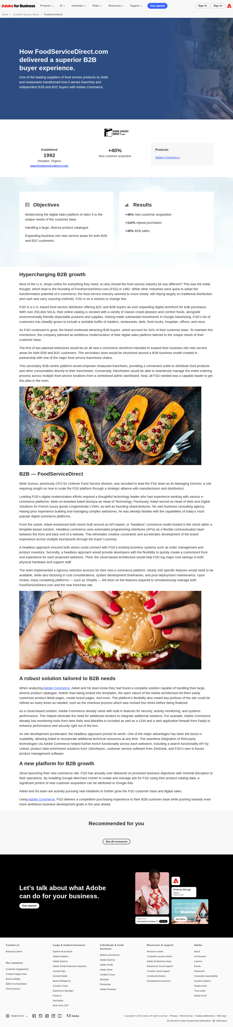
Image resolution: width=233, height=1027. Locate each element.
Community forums (156, 976)
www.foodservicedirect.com (49, 165)
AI (61, 5)
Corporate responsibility (206, 976)
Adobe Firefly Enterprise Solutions (69, 966)
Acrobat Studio (60, 976)
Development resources (159, 981)
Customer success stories (159, 956)
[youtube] (60, 1016)
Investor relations (202, 981)
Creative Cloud (60, 986)
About (197, 951)
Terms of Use (186, 1016)
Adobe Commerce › (167, 157)
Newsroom (199, 971)
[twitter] (47, 1016)
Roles (95, 5)
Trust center (200, 991)
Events (197, 966)
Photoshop (105, 984)
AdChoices (221, 1021)
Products (45, 5)
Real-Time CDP (60, 1005)
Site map (221, 1016)
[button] (16, 1016)
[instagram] (40, 1016)
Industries (77, 5)
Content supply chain (16, 974)
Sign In (202, 5)
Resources (114, 5)
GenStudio (58, 1000)
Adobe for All (200, 995)
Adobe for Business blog (159, 961)
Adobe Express (60, 961)
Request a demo (14, 951)
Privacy (173, 1016)
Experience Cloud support (160, 966)
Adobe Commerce (56, 688)
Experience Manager (63, 991)
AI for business (13, 989)
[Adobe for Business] (229, 5)
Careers (198, 961)
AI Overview (200, 956)
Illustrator (104, 979)
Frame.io (57, 995)
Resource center (155, 951)
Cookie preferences (205, 1016)
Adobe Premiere (108, 989)
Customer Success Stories (26, 14)
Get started (157, 5)
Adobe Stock (106, 969)
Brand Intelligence (62, 981)
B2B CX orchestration (16, 984)
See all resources (116, 841)
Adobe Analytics (61, 956)
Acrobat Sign (59, 971)
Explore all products (62, 951)
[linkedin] (53, 1016)
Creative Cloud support (158, 971)
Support (134, 5)
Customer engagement (17, 969)
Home (5, 14)
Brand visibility (13, 979)
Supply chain (200, 986)
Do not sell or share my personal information (189, 1021)
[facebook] (34, 1016)
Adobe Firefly (106, 965)
